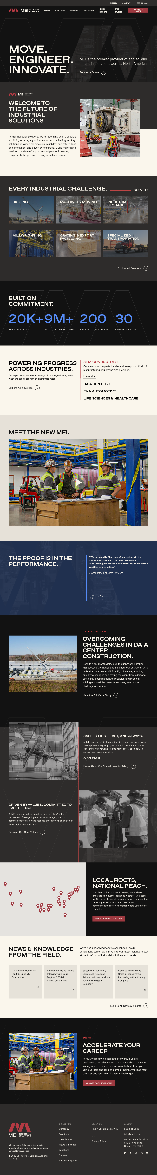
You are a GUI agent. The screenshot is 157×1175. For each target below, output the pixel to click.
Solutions (60, 10)
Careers (113, 3)
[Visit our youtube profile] (147, 1153)
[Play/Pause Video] (78, 482)
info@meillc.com (132, 1134)
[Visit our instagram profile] (142, 1153)
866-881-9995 (131, 1129)
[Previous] (93, 597)
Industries (74, 10)
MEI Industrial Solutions (19, 1145)
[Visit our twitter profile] (136, 1153)
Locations (89, 10)
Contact (126, 3)
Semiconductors (100, 361)
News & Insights (67, 1144)
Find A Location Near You (105, 1129)
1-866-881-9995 (141, 3)
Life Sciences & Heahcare (110, 398)
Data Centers (96, 384)
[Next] (100, 597)
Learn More (89, 376)
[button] (38, 906)
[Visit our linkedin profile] (125, 1153)
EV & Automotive (99, 391)
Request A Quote (68, 1160)
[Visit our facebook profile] (131, 1153)
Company (46, 10)
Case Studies (65, 1139)
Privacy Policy (99, 1141)
